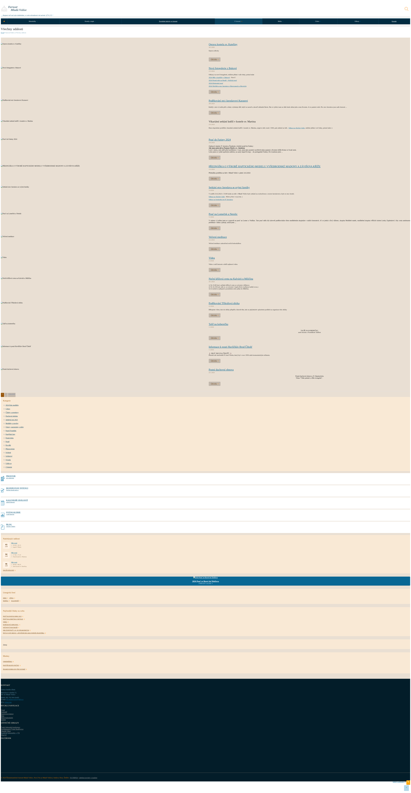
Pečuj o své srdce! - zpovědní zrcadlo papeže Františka (23, 633)
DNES (5, 598)
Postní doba (9, 438)
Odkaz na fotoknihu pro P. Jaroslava (221, 199)
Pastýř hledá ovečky (11, 665)
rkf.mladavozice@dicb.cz (14, 699)
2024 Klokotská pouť (216, 83)
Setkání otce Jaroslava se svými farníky (229, 187)
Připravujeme (10, 449)
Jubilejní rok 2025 (12, 420)
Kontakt (394, 21)
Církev (8, 409)
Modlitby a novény (12, 423)
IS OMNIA (74, 778)
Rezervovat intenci (7, 714)
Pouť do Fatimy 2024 (220, 139)
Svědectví (9, 456)
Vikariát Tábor (6, 731)
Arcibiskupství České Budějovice (12, 729)
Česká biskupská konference (10, 727)
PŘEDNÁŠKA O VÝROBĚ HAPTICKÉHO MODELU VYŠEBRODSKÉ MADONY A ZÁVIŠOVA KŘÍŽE (265, 166)
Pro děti (8, 445)
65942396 (8, 702)
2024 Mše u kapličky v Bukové (219, 77)
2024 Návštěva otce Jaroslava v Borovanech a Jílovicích (227, 86)
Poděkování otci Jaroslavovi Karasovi (228, 100)
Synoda (8, 460)
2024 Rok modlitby (12, 405)
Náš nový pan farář (10, 627)
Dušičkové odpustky (11, 625)
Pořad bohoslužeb (7, 718)
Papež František (11, 431)
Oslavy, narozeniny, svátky (15, 427)
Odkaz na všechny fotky (297, 128)
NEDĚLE (5, 601)
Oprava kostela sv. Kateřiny (223, 44)
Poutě (7, 442)
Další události (8, 570)
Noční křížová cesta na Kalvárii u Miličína (231, 278)
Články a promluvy (12, 412)
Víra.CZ (4, 735)
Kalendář (4, 712)
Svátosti (8, 452)
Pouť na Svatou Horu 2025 (12, 616)
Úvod (2, 33)
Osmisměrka (7, 661)
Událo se (9, 463)
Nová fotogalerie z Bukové (223, 68)
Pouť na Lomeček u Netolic (223, 214)
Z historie (9, 467)
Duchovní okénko (12, 416)
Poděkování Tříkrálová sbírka (224, 303)
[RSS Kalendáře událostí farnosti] (408, 782)
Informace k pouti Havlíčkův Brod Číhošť (230, 346)
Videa (212, 257)
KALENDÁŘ (15, 601)
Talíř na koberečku (218, 324)
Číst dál (214, 59)
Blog (2, 716)
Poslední (11, 394)
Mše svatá (14, 543)
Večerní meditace (218, 237)
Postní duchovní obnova (221, 369)
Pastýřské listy (10, 434)
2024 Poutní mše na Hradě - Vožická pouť (223, 80)
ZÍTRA (11, 598)
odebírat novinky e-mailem (88, 778)
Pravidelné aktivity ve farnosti (168, 21)
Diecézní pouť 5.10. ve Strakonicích (16, 630)
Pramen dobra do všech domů (14, 669)
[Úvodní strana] (4, 21)
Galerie (3, 720)
